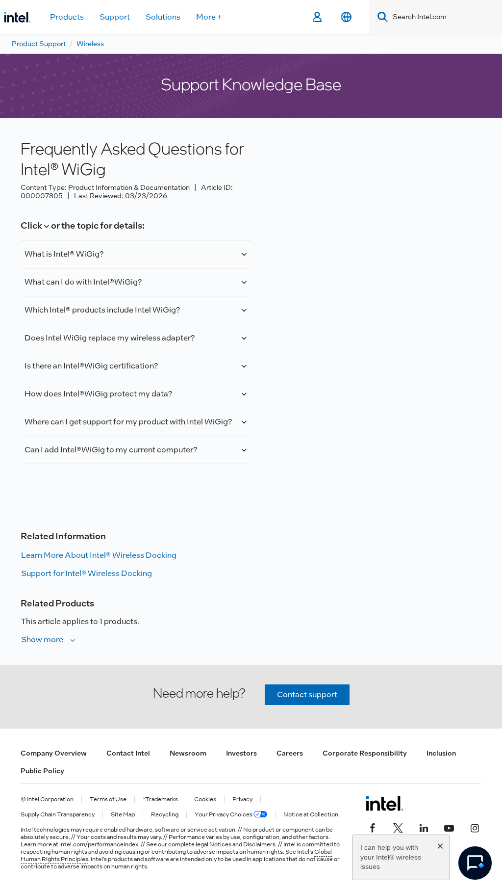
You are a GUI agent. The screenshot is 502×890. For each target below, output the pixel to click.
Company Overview (54, 753)
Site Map (123, 814)
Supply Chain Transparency (58, 814)
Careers (289, 753)
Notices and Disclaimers (242, 844)
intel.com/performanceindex (98, 844)
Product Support (39, 43)
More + (209, 17)
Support (115, 17)
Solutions (163, 17)
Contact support (307, 694)
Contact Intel (128, 753)
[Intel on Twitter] (398, 827)
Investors (241, 753)
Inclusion (441, 753)
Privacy (242, 799)
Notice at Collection (310, 814)
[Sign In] (316, 17)
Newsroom (188, 753)
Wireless (90, 43)
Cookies (205, 799)
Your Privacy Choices (224, 814)
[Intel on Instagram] (474, 827)
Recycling (164, 814)
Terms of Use (108, 799)
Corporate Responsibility (365, 753)
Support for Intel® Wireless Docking (86, 573)
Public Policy (42, 770)
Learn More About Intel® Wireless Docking (98, 555)
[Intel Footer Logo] (384, 803)
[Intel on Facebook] (372, 827)
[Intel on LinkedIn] (423, 827)
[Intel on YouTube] (449, 827)
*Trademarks (160, 799)
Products (67, 17)
